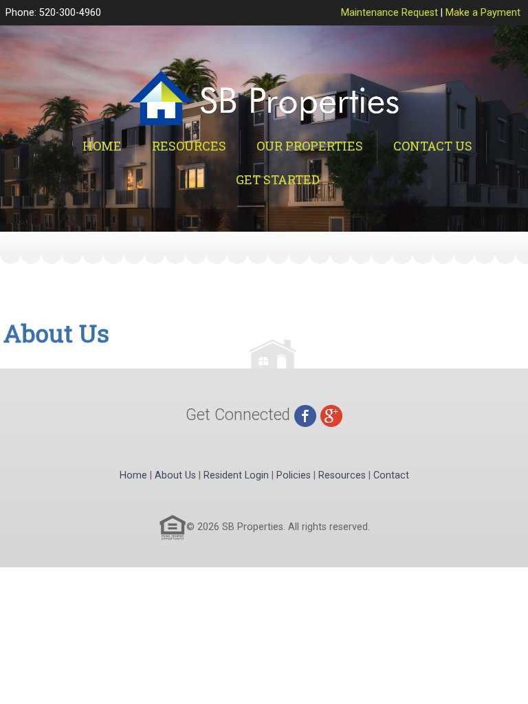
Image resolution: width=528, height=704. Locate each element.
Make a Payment (483, 13)
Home (102, 146)
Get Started (278, 179)
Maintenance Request (389, 13)
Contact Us (432, 146)
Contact (391, 475)
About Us (175, 475)
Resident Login (236, 475)
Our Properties (309, 146)
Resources (189, 146)
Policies (293, 475)
